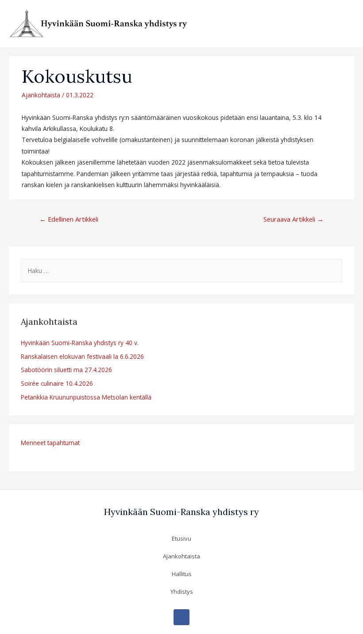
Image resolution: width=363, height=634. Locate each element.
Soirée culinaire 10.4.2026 (57, 383)
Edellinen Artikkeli (68, 219)
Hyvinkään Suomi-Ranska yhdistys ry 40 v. (80, 342)
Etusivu (181, 538)
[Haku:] (181, 270)
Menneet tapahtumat (50, 442)
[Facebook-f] (181, 617)
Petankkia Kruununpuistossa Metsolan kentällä (86, 397)
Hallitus (182, 574)
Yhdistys (181, 592)
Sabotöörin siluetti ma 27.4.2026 (66, 369)
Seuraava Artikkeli (293, 219)
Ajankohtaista (41, 95)
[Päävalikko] (345, 24)
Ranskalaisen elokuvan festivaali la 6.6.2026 (82, 356)
